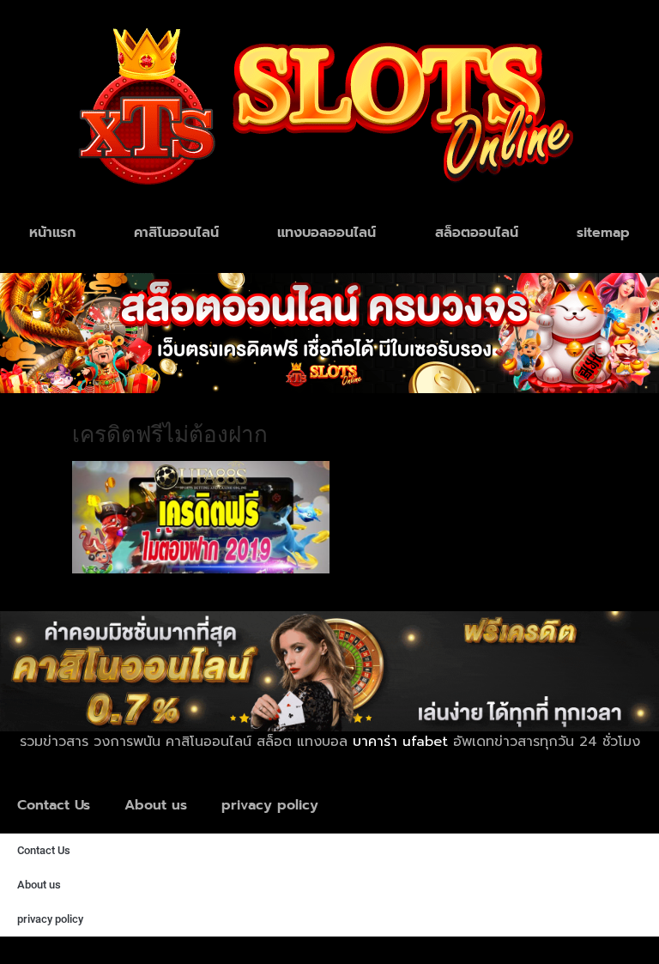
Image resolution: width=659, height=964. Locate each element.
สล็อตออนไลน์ (476, 232)
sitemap (603, 232)
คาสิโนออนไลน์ (176, 232)
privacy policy (269, 805)
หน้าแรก (52, 232)
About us (155, 805)
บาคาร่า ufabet (400, 741)
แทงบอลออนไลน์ (326, 232)
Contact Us (53, 805)
